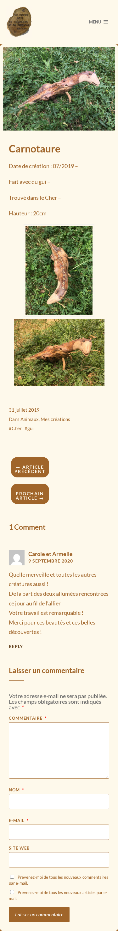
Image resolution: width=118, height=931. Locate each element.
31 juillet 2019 (24, 410)
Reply (16, 646)
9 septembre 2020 (50, 560)
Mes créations (55, 419)
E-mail (19, 821)
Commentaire (28, 718)
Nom (16, 790)
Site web (19, 848)
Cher (17, 428)
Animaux (29, 419)
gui (30, 428)
